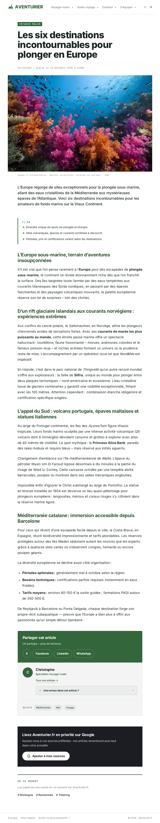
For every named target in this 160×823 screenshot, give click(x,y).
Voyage (70, 707)
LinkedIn (63, 653)
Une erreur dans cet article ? (61, 690)
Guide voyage (86, 7)
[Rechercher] (145, 7)
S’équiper (126, 7)
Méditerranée (43, 707)
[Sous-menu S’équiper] (135, 7)
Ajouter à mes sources (48, 756)
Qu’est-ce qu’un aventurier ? (53, 817)
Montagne (26, 794)
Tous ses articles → (47, 680)
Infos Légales (28, 817)
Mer (58, 707)
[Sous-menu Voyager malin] (72, 7)
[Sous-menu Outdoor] (115, 7)
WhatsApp (83, 653)
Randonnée (45, 794)
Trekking (64, 794)
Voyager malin (60, 7)
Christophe (25, 67)
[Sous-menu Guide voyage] (97, 7)
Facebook (42, 653)
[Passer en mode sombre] (150, 7)
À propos (13, 817)
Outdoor (107, 7)
